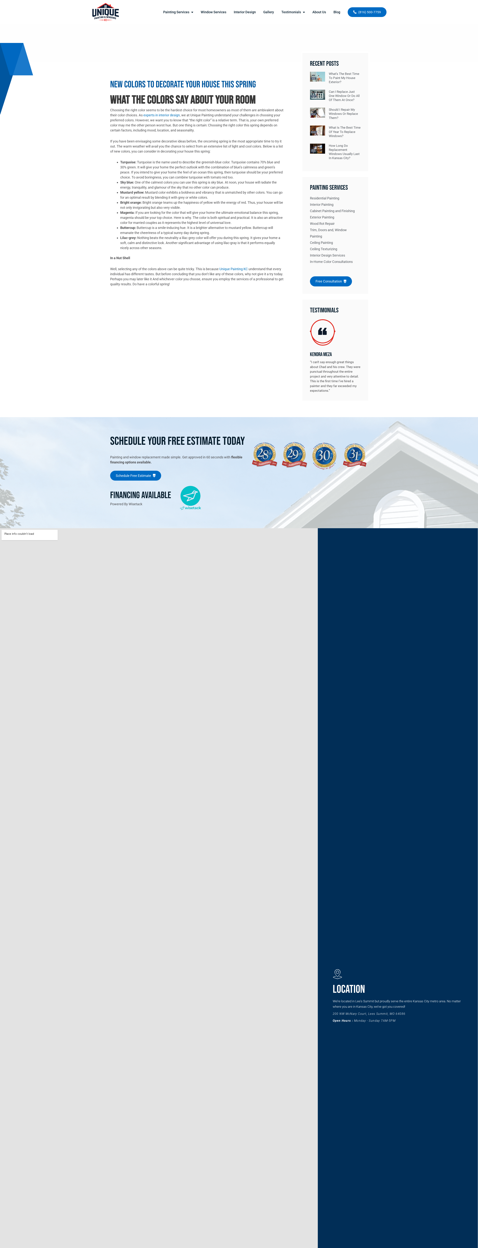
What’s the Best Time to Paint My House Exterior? (344, 78)
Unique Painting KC (233, 269)
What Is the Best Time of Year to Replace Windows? (345, 132)
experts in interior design (161, 115)
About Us (319, 12)
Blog (336, 12)
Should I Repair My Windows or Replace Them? (343, 114)
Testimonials (291, 12)
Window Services (213, 12)
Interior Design (245, 12)
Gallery (268, 12)
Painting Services (176, 12)
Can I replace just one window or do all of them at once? (344, 96)
